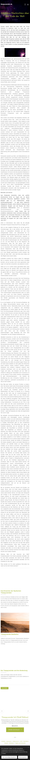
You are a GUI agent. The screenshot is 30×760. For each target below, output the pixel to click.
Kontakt (3, 741)
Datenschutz (16, 741)
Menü (28, 4)
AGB (21, 741)
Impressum (8, 741)
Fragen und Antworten (20, 743)
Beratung (11, 743)
